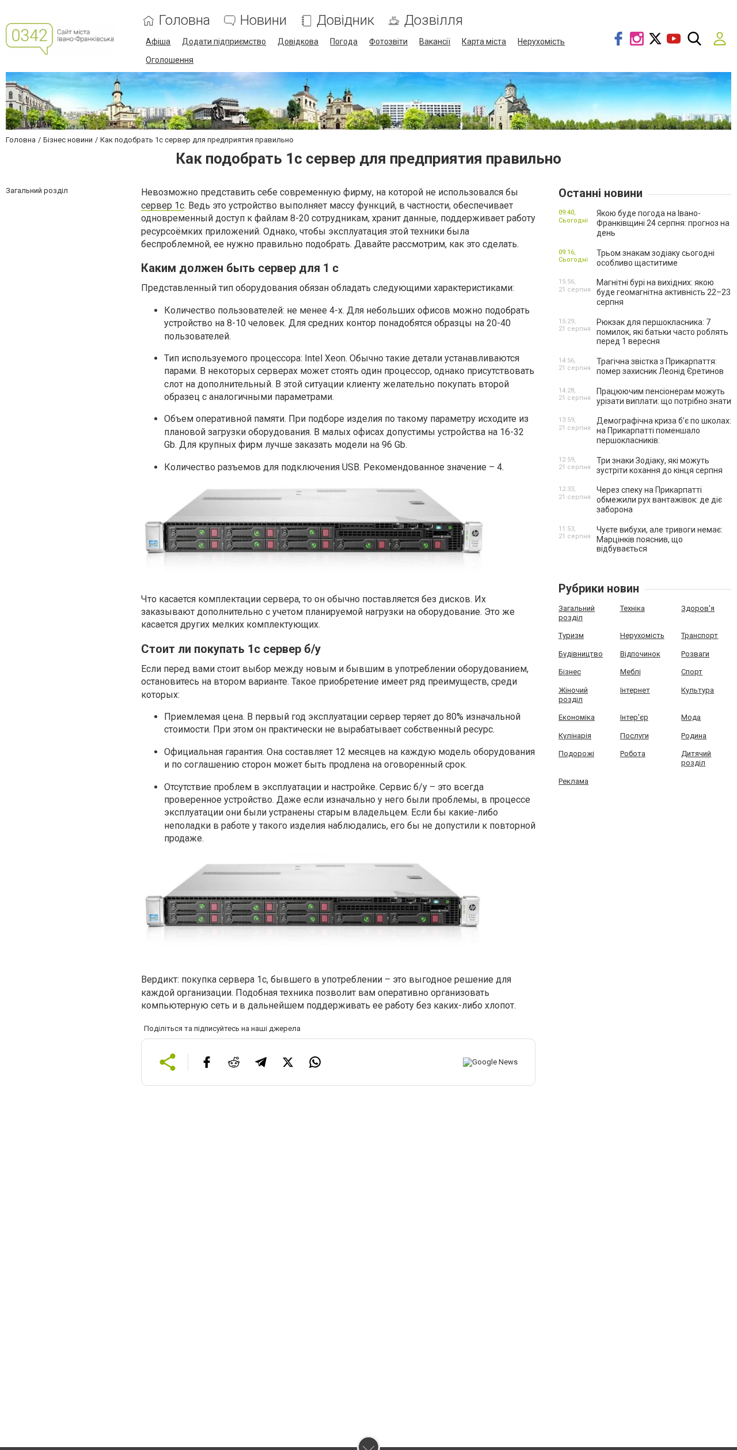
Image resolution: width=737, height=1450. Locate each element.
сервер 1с (162, 205)
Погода (344, 41)
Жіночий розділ (573, 695)
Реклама (573, 781)
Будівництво (581, 654)
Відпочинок (640, 654)
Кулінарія (575, 735)
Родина (693, 735)
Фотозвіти (388, 41)
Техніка (632, 608)
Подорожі (576, 753)
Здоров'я (698, 608)
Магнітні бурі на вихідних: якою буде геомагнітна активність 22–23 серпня (664, 292)
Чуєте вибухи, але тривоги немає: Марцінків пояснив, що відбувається (660, 539)
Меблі (630, 671)
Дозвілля (433, 20)
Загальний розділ (577, 613)
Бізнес (570, 671)
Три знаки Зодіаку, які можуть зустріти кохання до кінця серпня (660, 465)
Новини (263, 20)
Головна (184, 20)
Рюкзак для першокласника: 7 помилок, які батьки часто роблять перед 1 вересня (662, 332)
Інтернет (635, 690)
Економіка (577, 717)
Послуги (634, 735)
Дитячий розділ (696, 758)
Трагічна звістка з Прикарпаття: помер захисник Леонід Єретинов (660, 366)
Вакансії (434, 41)
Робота (632, 753)
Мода (691, 717)
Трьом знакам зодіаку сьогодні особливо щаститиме (656, 257)
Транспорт (699, 635)
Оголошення (169, 60)
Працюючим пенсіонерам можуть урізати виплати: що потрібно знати (664, 396)
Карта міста (484, 41)
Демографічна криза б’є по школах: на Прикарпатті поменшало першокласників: (664, 430)
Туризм (571, 635)
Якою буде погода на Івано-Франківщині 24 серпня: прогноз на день (663, 223)
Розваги (695, 654)
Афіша (158, 41)
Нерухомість (541, 41)
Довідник (345, 20)
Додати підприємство (224, 41)
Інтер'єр (634, 717)
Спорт (691, 671)
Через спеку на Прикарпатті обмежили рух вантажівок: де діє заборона (659, 499)
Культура (697, 690)
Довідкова (298, 41)
